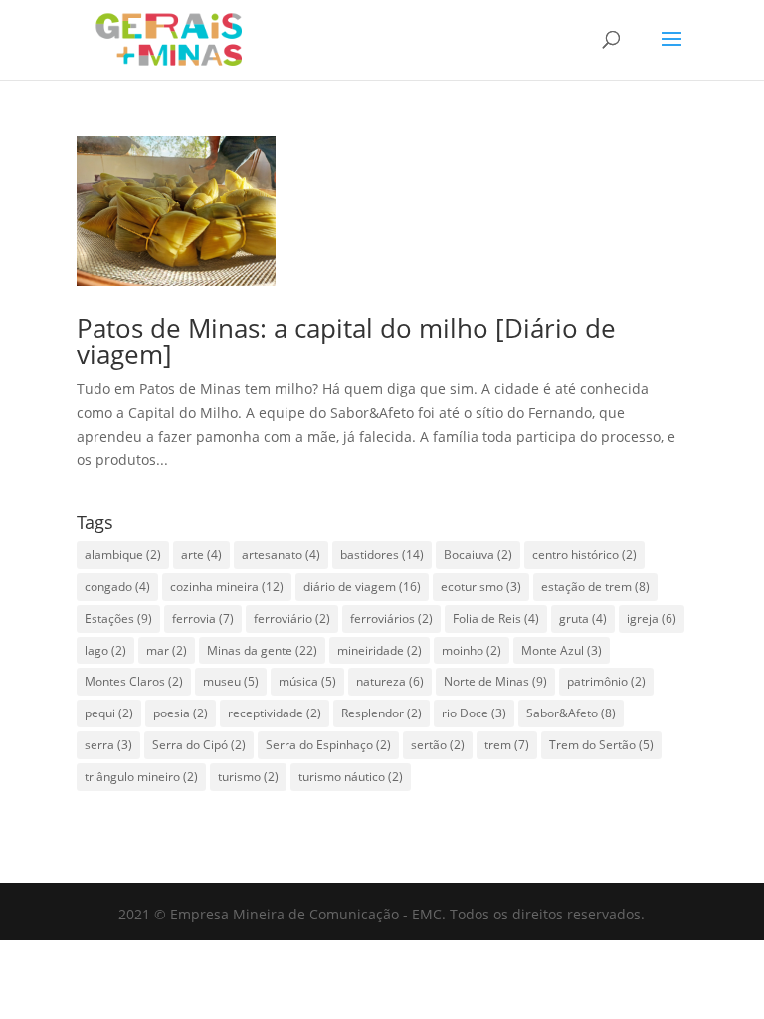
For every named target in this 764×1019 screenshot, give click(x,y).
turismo (248, 776)
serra (108, 744)
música (307, 681)
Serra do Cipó (199, 744)
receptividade (274, 713)
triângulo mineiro (141, 776)
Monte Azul (561, 650)
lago (105, 650)
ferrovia (203, 618)
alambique (123, 554)
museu (231, 681)
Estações (118, 618)
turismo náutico (350, 776)
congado (117, 586)
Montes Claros (134, 681)
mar (166, 650)
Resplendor (381, 713)
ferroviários (391, 618)
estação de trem (595, 586)
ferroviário (292, 618)
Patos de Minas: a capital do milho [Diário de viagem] (346, 341)
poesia (180, 713)
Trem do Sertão (601, 744)
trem (506, 744)
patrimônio (606, 681)
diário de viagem (362, 586)
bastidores (382, 554)
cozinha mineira (227, 586)
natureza (390, 681)
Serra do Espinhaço (328, 744)
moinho (471, 650)
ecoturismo (481, 586)
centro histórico (584, 554)
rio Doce (474, 713)
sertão (438, 744)
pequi (109, 713)
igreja (651, 618)
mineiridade (379, 650)
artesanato (281, 554)
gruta (583, 618)
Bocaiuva (478, 554)
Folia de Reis (496, 618)
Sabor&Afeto (571, 713)
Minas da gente (262, 650)
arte (201, 554)
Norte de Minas (495, 681)
